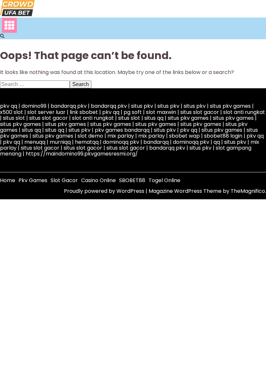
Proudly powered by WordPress (105, 191)
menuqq (34, 142)
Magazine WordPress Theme (186, 191)
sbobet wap (184, 136)
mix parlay (120, 136)
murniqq (60, 142)
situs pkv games (230, 106)
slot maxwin (161, 112)
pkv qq (8, 106)
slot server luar (46, 112)
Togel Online (164, 180)
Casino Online (98, 180)
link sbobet (84, 112)
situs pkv (142, 106)
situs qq (153, 118)
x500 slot (11, 112)
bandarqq (156, 142)
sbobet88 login (223, 136)
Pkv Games (32, 180)
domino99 (33, 106)
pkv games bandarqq (122, 130)
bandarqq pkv (69, 106)
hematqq (87, 142)
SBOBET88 (132, 180)
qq (216, 142)
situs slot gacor (199, 112)
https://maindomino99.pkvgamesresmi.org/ (82, 153)
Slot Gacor (64, 180)
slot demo (90, 136)
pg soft (133, 112)
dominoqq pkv (121, 142)
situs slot (14, 118)
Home (7, 180)
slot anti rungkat (244, 112)
